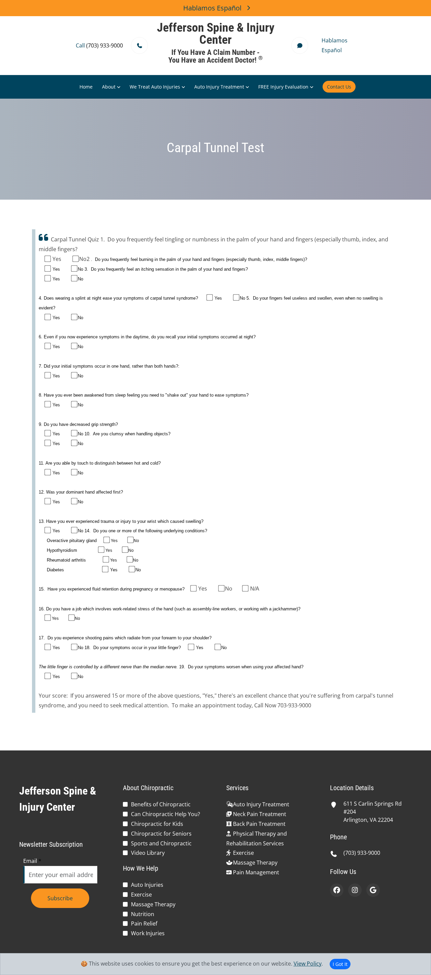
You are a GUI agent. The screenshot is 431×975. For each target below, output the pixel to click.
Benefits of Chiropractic (161, 804)
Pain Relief (144, 923)
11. (41, 463)
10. (88, 433)
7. (40, 366)
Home (86, 86)
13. (42, 521)
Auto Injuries (147, 884)
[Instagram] (355, 890)
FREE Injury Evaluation (283, 86)
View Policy (308, 963)
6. (40, 336)
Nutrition (142, 914)
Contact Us (339, 86)
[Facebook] (336, 890)
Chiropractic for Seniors (161, 833)
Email (32, 861)
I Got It (340, 964)
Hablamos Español (212, 7)
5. (249, 298)
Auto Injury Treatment (219, 86)
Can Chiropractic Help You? (165, 814)
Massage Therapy (153, 904)
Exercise (141, 894)
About (108, 86)
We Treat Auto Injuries (155, 86)
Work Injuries (148, 933)
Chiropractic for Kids (157, 824)
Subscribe (60, 898)
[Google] (373, 890)
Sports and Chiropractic (161, 843)
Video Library (148, 852)
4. (40, 298)
